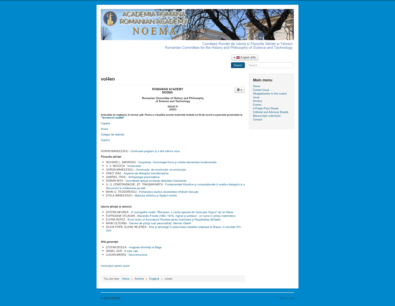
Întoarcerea (134, 166)
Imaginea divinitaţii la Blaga (145, 247)
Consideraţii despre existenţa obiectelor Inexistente (155, 180)
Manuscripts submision (267, 116)
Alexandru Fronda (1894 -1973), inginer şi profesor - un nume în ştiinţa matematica (186, 216)
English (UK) (248, 57)
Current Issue (261, 90)
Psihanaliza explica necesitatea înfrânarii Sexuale (168, 192)
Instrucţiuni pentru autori (115, 266)
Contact (257, 119)
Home (256, 86)
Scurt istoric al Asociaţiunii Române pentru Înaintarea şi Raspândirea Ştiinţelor (174, 219)
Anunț (104, 129)
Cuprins (105, 140)
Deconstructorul (138, 254)
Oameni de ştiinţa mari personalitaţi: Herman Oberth (160, 223)
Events (257, 104)
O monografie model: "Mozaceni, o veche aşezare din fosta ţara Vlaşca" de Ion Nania (182, 212)
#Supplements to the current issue (270, 95)
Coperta (105, 123)
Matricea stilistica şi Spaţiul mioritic (156, 195)
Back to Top (287, 298)
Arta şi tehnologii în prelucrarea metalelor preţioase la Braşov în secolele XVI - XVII (174, 228)
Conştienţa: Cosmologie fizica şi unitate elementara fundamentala (177, 162)
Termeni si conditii (112, 117)
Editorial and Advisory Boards (270, 112)
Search (238, 65)
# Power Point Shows (266, 108)
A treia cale (131, 251)
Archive (257, 101)
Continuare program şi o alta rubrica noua (155, 151)
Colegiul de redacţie (112, 134)
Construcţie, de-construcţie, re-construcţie (161, 169)
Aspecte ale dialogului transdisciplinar (146, 173)
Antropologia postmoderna (143, 177)
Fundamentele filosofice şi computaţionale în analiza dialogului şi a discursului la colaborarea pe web (175, 186)
